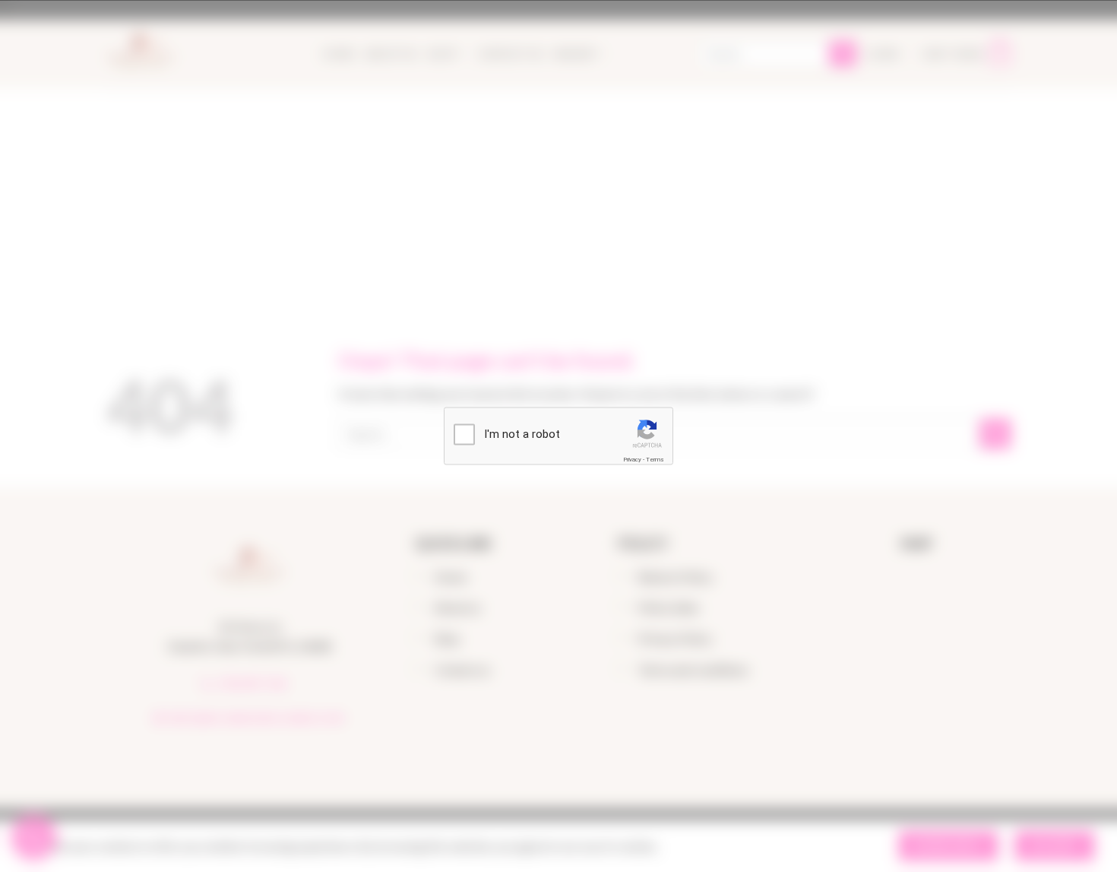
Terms (655, 458)
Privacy (632, 458)
